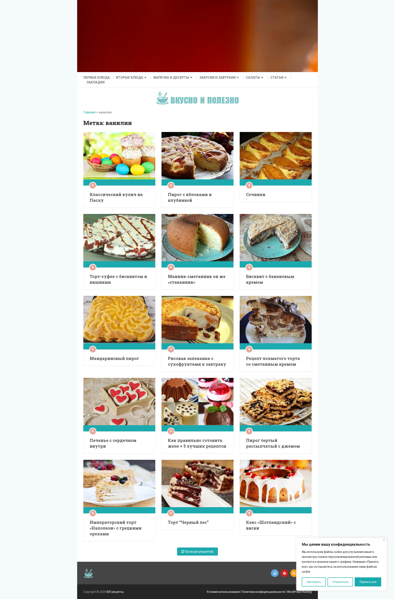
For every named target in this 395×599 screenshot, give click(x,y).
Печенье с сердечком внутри (113, 443)
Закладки (95, 82)
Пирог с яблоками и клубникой (190, 197)
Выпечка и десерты (171, 77)
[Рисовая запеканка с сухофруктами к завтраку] (197, 322)
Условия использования (223, 591)
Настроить (314, 582)
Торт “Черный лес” (188, 522)
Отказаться (340, 582)
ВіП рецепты (115, 591)
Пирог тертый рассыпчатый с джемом (273, 443)
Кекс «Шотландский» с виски (271, 525)
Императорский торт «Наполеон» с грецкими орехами (116, 528)
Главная (89, 112)
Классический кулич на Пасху (116, 197)
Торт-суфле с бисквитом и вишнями (118, 279)
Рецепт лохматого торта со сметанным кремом (273, 361)
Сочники (255, 194)
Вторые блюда (129, 77)
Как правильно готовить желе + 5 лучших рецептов (197, 443)
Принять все (368, 582)
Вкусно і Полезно (199, 94)
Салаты (253, 77)
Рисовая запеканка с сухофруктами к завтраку (197, 361)
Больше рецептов (199, 551)
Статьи (276, 77)
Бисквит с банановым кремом (270, 279)
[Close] (384, 540)
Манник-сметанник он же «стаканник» (196, 279)
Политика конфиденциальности (263, 591)
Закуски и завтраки (217, 77)
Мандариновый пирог (114, 358)
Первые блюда (96, 77)
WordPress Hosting (299, 591)
